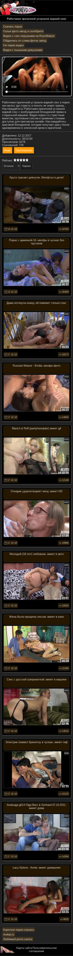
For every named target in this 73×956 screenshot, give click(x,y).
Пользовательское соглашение (43, 949)
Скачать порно (12, 26)
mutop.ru (8, 934)
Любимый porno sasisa (17, 939)
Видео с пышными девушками (22, 49)
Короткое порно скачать (18, 929)
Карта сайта (24, 947)
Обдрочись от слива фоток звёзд (24, 40)
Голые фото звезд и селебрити (23, 31)
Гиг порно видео (13, 45)
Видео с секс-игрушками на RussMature (28, 35)
